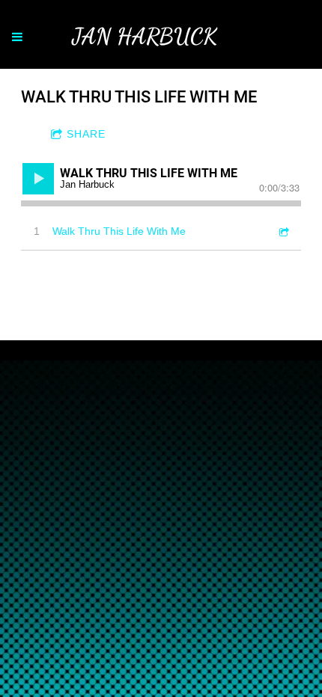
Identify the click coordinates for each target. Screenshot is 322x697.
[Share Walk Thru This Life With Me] (283, 231)
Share (86, 134)
